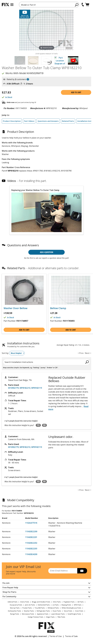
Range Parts (14, 614)
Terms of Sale (71, 636)
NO (44, 425)
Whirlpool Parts (53, 608)
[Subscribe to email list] (82, 570)
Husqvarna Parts (16, 605)
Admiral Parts (12, 602)
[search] (77, 5)
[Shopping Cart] (87, 4)
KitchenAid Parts (44, 605)
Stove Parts (68, 611)
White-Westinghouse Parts (71, 608)
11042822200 (31, 531)
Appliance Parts (42, 614)
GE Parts (80, 602)
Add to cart (76, 92)
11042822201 (31, 537)
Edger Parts (50, 617)
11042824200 (31, 554)
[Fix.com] (5, 4)
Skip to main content (46, 4)
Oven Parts (79, 611)
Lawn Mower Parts (58, 614)
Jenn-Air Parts (30, 605)
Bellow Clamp (58, 308)
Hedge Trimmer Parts (35, 617)
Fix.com (6, 583)
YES (38, 425)
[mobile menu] (11, 4)
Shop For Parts (9, 592)
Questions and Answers (48, 121)
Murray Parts (15, 608)
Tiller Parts (61, 617)
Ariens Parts (24, 602)
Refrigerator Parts (43, 611)
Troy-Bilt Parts (40, 608)
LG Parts (56, 605)
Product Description (12, 121)
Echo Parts (57, 602)
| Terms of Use (55, 636)
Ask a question (46, 252)
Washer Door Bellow (15, 308)
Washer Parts (29, 611)
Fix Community (9, 596)
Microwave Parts (28, 614)
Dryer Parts (57, 611)
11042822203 (31, 548)
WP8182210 (25, 388)
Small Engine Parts (74, 614)
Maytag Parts (66, 605)
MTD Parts (77, 605)
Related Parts (68, 121)
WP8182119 (36, 388)
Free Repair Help (10, 587)
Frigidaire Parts (69, 602)
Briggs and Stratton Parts (41, 602)
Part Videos (29, 121)
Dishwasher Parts (14, 611)
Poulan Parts (27, 608)
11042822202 (31, 543)
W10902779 (13, 388)
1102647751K (31, 523)
